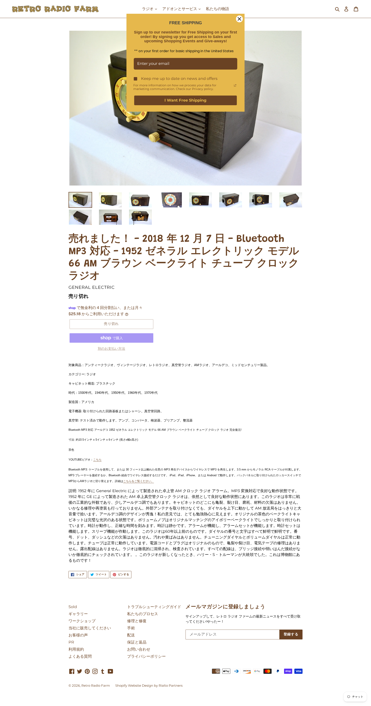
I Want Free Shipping (185, 100)
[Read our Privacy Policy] (235, 85)
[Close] (239, 19)
